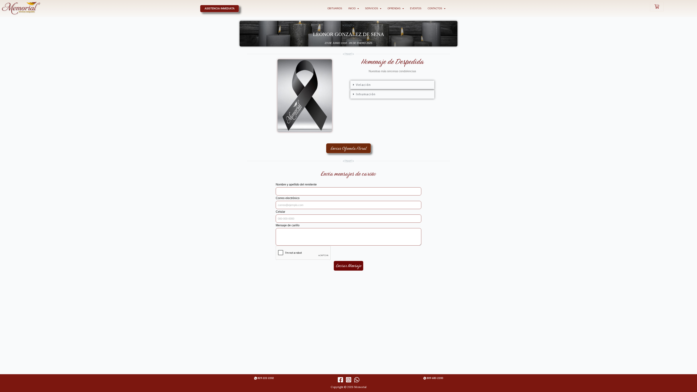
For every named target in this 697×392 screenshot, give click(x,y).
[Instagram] (349, 380)
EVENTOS (415, 8)
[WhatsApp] (357, 380)
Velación (363, 84)
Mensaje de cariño (287, 225)
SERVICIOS (371, 8)
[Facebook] (340, 380)
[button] (392, 85)
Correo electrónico (287, 198)
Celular (280, 211)
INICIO (352, 8)
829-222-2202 (266, 378)
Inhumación (366, 94)
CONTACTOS (435, 8)
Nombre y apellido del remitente (296, 184)
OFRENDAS (394, 8)
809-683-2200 (435, 378)
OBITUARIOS (334, 8)
